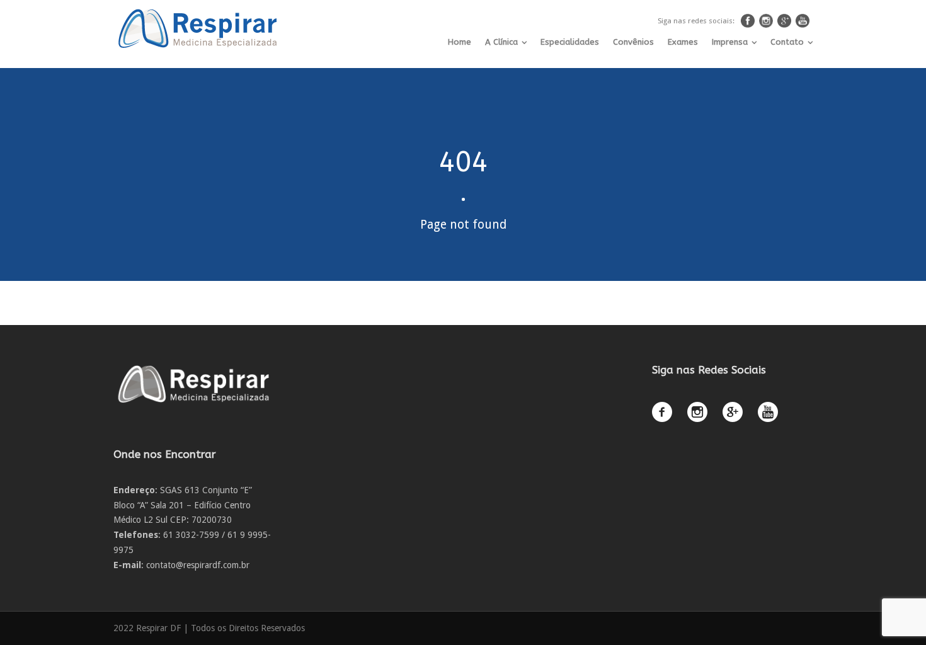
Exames (683, 42)
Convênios (633, 42)
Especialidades (569, 42)
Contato (787, 42)
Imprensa (730, 42)
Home (459, 42)
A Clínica (501, 42)
